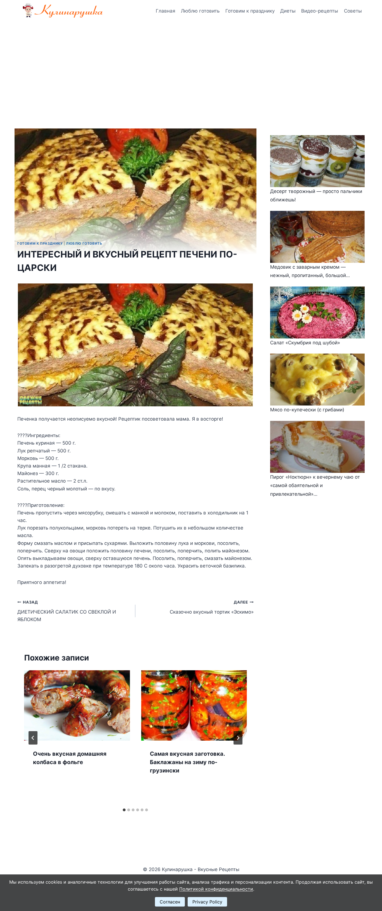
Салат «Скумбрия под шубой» (305, 342)
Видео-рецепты (319, 11)
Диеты (288, 11)
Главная (165, 11)
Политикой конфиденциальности (216, 889)
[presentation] (77, 705)
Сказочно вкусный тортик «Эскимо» (211, 607)
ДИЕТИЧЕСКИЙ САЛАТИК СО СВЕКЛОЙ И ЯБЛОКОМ (66, 611)
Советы (353, 11)
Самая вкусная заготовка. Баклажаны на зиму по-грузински (187, 762)
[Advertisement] (191, 64)
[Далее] (238, 738)
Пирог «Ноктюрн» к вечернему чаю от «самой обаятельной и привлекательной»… (315, 485)
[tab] (124, 810)
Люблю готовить (200, 11)
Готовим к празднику (250, 11)
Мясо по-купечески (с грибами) (307, 409)
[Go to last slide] (33, 738)
